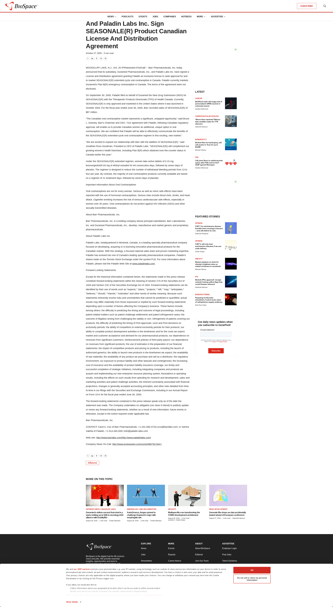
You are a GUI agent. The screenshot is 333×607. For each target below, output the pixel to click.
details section (155, 595)
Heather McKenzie (201, 109)
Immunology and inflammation (141, 509)
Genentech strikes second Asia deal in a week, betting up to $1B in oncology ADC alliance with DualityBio (105, 515)
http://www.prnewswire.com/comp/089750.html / (137, 444)
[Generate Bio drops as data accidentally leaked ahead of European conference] (228, 495)
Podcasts (127, 16)
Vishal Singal (199, 251)
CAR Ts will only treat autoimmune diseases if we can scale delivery (208, 246)
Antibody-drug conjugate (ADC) (101, 509)
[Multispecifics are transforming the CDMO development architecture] (187, 495)
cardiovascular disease (207, 116)
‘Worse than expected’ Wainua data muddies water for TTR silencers (207, 121)
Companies (169, 16)
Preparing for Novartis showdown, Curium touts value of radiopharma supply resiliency (208, 300)
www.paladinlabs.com (143, 263)
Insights (172, 509)
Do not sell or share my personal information (252, 579)
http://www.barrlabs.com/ (109, 437)
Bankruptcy (201, 139)
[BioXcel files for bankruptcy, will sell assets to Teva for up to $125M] (231, 144)
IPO (196, 277)
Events (143, 16)
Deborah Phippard (201, 234)
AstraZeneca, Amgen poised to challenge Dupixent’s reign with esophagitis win (141, 515)
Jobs (155, 16)
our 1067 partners (82, 569)
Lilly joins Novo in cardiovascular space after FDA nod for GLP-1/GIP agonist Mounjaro (209, 162)
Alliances (92, 463)
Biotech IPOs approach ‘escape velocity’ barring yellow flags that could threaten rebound (208, 282)
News (110, 16)
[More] (115, 17)
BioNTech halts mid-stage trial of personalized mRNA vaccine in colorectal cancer (208, 104)
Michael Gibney (200, 150)
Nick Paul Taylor (201, 305)
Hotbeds (186, 16)
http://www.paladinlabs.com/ (136, 437)
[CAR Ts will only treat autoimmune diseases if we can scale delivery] (231, 246)
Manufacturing (202, 295)
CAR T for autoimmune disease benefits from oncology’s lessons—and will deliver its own (209, 228)
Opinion (198, 223)
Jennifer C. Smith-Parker (176, 520)
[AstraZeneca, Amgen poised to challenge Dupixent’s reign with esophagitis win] (146, 495)
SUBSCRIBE (306, 6)
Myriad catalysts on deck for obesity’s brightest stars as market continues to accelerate (208, 264)
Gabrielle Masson (201, 127)
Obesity (199, 259)
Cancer (198, 98)
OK (252, 570)
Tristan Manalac (114, 521)
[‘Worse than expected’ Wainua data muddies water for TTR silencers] (231, 121)
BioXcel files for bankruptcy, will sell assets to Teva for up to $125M (208, 145)
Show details (72, 602)
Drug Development (218, 509)
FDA (196, 157)
